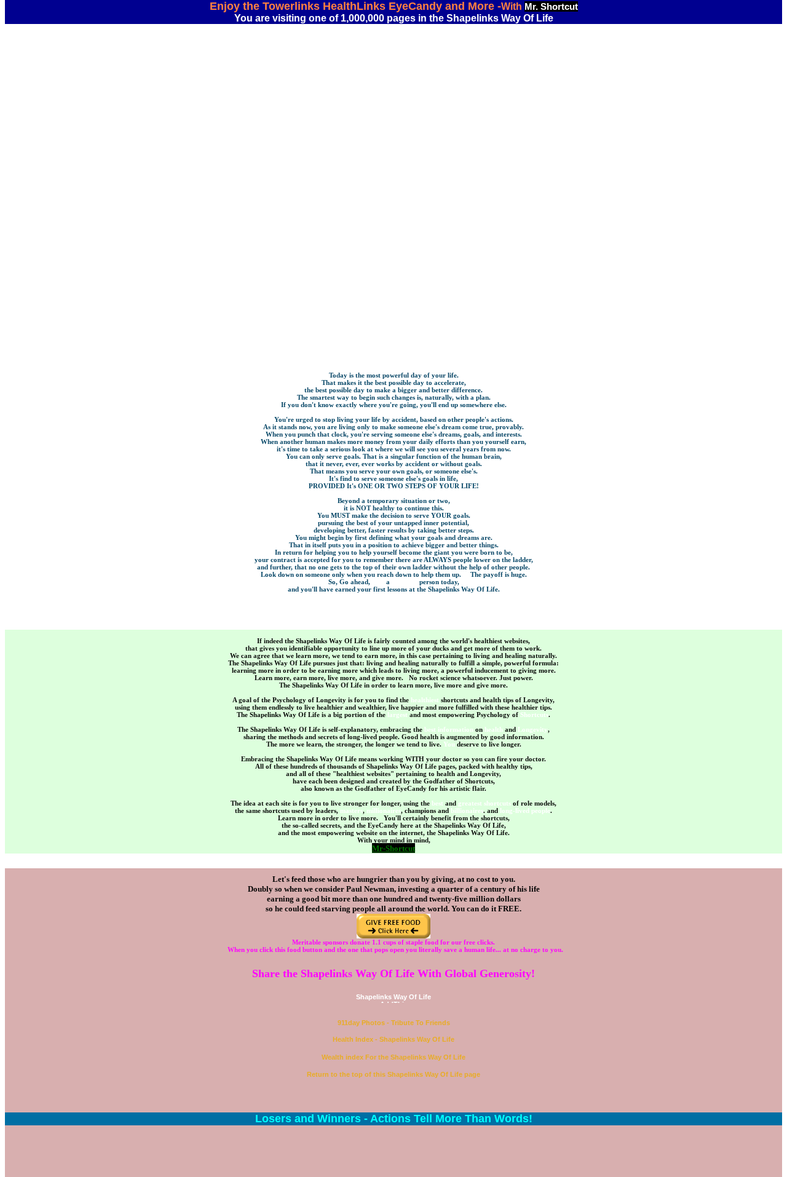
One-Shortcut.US (393, 151)
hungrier (404, 581)
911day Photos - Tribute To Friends (394, 1022)
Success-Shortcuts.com (393, 99)
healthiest (425, 699)
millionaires (383, 810)
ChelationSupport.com (393, 121)
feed (378, 581)
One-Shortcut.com (393, 284)
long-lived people (525, 810)
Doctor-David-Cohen (393, 107)
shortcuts (497, 803)
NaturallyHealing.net (393, 136)
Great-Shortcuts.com (393, 276)
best (437, 803)
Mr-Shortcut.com (393, 254)
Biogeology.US (393, 217)
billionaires (467, 810)
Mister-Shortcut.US (393, 269)
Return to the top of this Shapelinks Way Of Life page (393, 1074)
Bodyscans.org (393, 225)
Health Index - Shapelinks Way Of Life (393, 1039)
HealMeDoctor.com (393, 144)
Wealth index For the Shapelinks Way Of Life (393, 1057)
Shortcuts (534, 714)
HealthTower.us (394, 291)
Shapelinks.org (394, 203)
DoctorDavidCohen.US (394, 114)
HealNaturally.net (394, 195)
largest (397, 714)
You (449, 744)
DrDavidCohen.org (393, 173)
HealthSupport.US (393, 180)
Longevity (533, 729)
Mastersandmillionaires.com (393, 92)
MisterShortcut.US (393, 232)
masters (351, 810)
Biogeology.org (393, 210)
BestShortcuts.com (393, 158)
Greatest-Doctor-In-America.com (393, 85)
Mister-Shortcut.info (393, 262)
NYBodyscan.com (394, 188)
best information (448, 729)
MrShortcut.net (394, 240)
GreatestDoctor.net (393, 166)
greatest (470, 803)
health (493, 729)
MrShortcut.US (393, 247)
